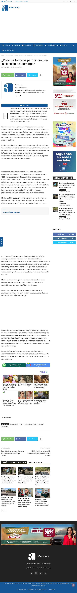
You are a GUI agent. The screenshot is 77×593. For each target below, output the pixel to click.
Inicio (2, 55)
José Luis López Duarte (30, 424)
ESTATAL (16, 45)
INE (21, 424)
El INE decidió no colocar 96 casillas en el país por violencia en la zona (39, 453)
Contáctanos (51, 589)
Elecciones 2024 (14, 424)
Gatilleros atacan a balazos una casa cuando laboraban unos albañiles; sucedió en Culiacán (8, 502)
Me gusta (71, 234)
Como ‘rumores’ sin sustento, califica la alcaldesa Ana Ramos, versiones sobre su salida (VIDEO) (24, 502)
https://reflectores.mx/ (21, 87)
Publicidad (30, 589)
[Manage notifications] (73, 585)
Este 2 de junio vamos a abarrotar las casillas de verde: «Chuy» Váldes (12, 453)
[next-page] (6, 510)
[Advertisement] (38, 28)
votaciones (5, 426)
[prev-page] (2, 510)
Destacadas (9, 55)
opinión (40, 424)
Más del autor (35, 462)
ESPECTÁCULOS (52, 45)
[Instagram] (67, 1)
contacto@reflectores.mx (43, 568)
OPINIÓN (7, 45)
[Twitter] (74, 1)
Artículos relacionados (14, 462)
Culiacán (21, 496)
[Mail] (70, 1)
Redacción (6, 67)
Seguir (72, 238)
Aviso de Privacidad (40, 589)
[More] (40, 75)
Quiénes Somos (21, 589)
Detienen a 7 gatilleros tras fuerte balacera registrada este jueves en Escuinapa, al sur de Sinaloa (42, 481)
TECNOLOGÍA (9, 50)
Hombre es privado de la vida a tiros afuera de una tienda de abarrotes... (67, 185)
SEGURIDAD (27, 45)
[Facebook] (64, 1)
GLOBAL (64, 45)
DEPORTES (39, 45)
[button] (73, 45)
